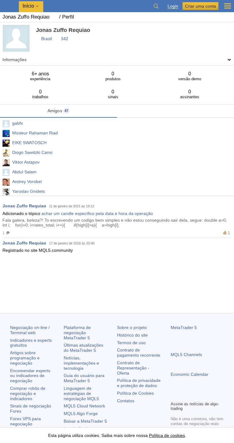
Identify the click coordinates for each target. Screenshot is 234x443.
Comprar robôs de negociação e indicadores (27, 393)
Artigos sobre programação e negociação (25, 357)
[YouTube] (203, 395)
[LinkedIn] (213, 395)
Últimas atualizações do (83, 348)
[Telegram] (184, 395)
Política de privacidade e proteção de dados (139, 383)
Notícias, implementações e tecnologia (81, 363)
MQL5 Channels (186, 354)
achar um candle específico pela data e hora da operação (97, 213)
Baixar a (85, 421)
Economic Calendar (189, 374)
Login (173, 6)
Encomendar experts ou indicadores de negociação (30, 375)
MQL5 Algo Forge (81, 413)
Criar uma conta (200, 6)
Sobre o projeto (132, 327)
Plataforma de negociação (77, 332)
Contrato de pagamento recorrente (138, 353)
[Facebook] (174, 395)
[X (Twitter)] (193, 395)
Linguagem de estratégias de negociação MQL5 (81, 393)
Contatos (125, 400)
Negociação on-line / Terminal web (30, 330)
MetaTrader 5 (184, 327)
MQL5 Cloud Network (84, 405)
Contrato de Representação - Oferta (133, 368)
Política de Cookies (135, 393)
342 (64, 38)
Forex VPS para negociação (25, 421)
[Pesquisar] (156, 6)
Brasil (46, 38)
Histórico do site (132, 335)
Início (28, 6)
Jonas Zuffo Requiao (24, 205)
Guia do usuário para (84, 378)
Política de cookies (167, 435)
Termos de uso (131, 342)
